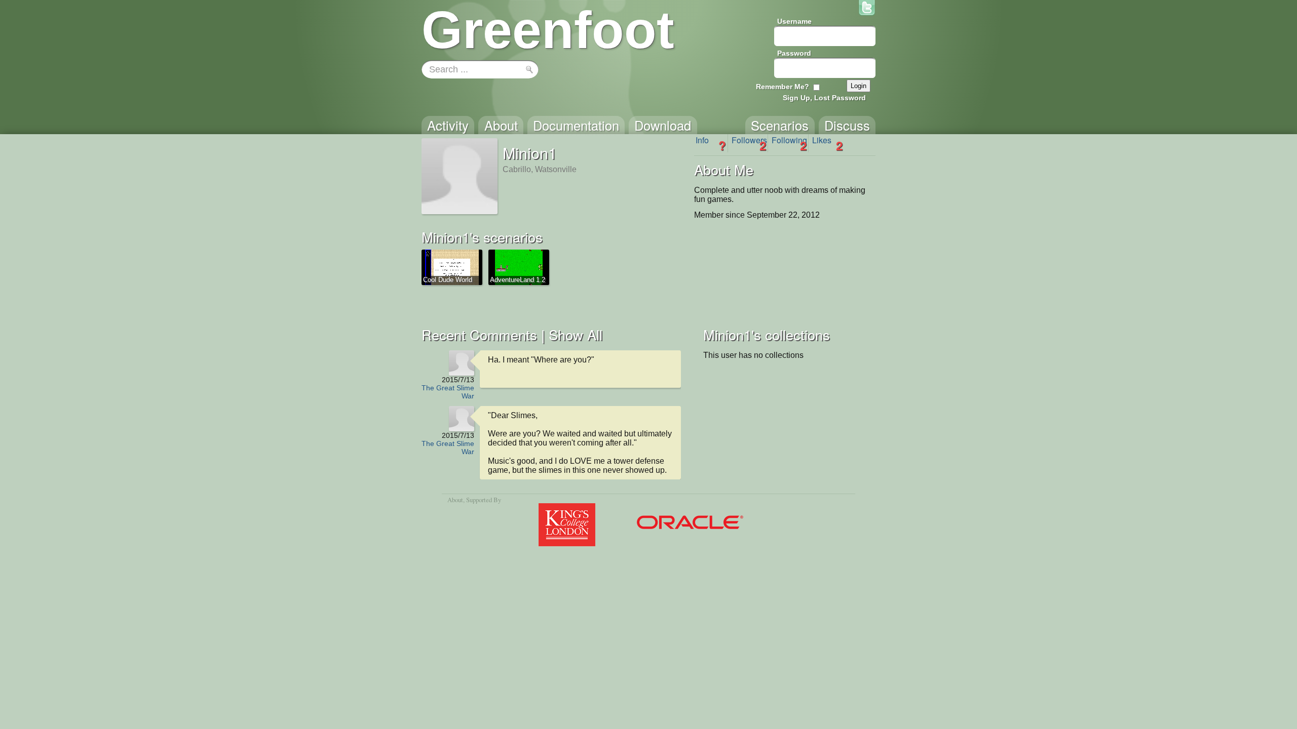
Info (711, 143)
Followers (749, 143)
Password (794, 53)
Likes (827, 143)
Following (789, 143)
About (455, 499)
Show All (575, 334)
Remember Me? (782, 87)
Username (794, 21)
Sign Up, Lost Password (824, 98)
